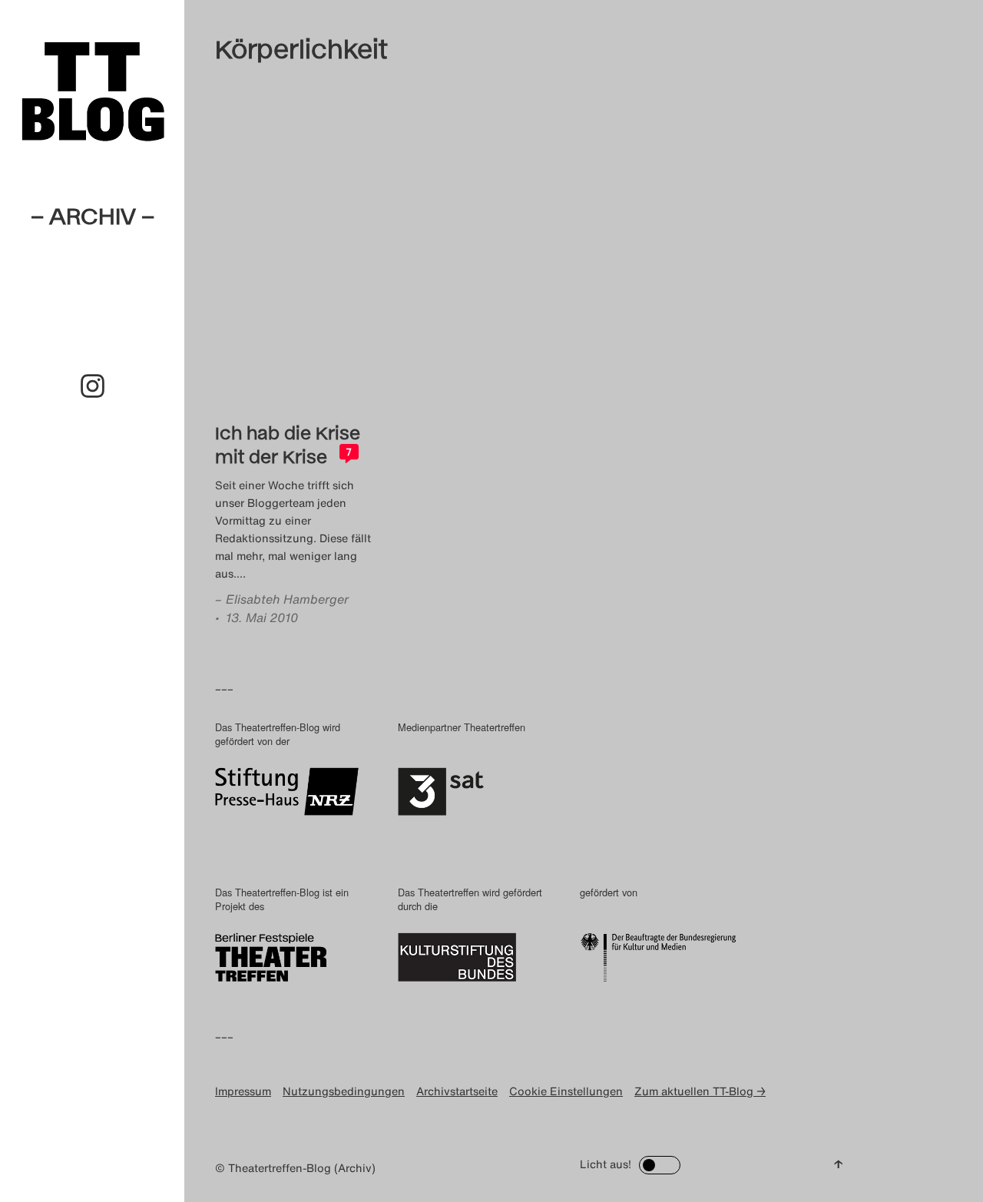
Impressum (243, 1091)
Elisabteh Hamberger (287, 599)
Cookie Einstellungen (566, 1091)
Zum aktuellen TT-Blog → (700, 1091)
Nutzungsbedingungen (344, 1091)
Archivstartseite (457, 1091)
